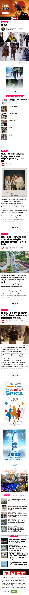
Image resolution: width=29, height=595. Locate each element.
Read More (12, 586)
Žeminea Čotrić (10, 29)
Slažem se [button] (14, 591)
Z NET (8, 164)
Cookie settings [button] (6, 591)
